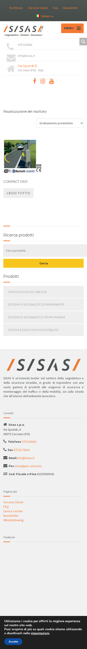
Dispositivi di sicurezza (27, 292)
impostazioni (40, 633)
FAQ (6, 507)
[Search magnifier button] (83, 41)
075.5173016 (21, 450)
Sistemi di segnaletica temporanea (36, 317)
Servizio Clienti (13, 502)
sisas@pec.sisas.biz (28, 466)
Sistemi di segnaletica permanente (36, 304)
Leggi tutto (18, 193)
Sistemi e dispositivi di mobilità (33, 330)
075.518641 (29, 442)
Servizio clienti (38, 8)
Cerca (43, 263)
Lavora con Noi (13, 511)
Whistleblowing (13, 520)
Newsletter (70, 8)
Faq (55, 8)
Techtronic (16, 8)
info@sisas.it (25, 458)
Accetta (13, 641)
